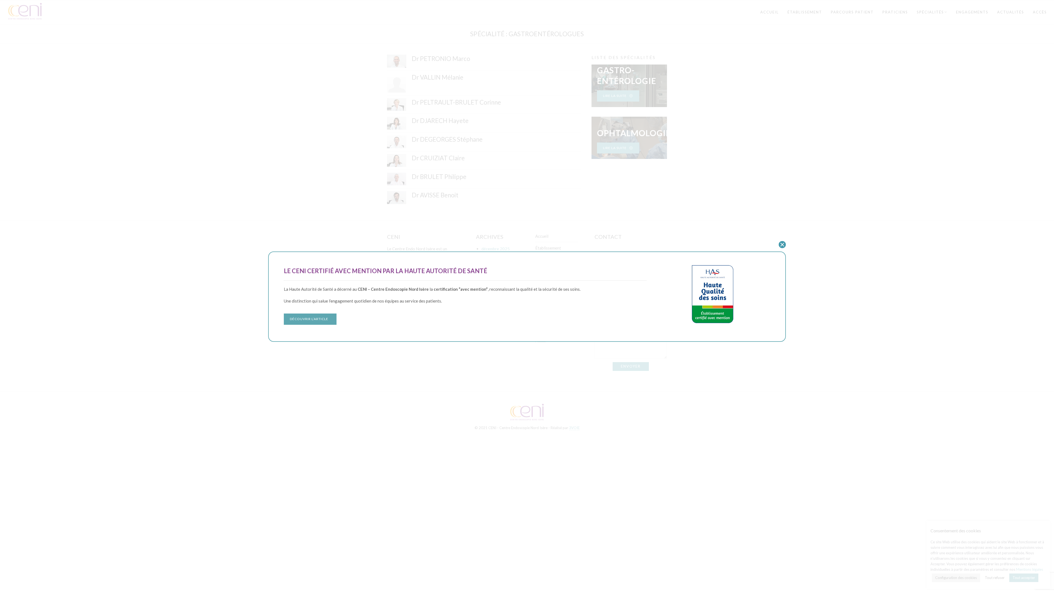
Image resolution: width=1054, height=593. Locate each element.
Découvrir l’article (309, 319)
